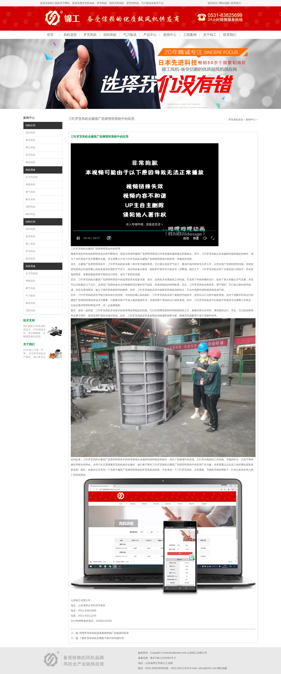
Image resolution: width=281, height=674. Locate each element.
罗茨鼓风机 (88, 3)
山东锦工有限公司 (197, 652)
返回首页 (212, 3)
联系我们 (236, 3)
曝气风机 (30, 191)
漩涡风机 (30, 140)
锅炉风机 (30, 214)
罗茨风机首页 (235, 119)
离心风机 (30, 147)
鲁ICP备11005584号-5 (163, 658)
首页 (50, 34)
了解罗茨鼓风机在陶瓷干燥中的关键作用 (101, 638)
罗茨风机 (102, 3)
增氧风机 (30, 184)
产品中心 (150, 34)
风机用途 (30, 169)
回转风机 (110, 34)
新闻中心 (169, 34)
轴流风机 (30, 162)
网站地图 (224, 3)
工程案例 (189, 34)
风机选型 (70, 34)
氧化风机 (30, 199)
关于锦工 (209, 34)
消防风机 (30, 206)
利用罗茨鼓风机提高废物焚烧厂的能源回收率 (104, 633)
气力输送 (130, 34)
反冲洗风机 (32, 177)
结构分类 (30, 125)
